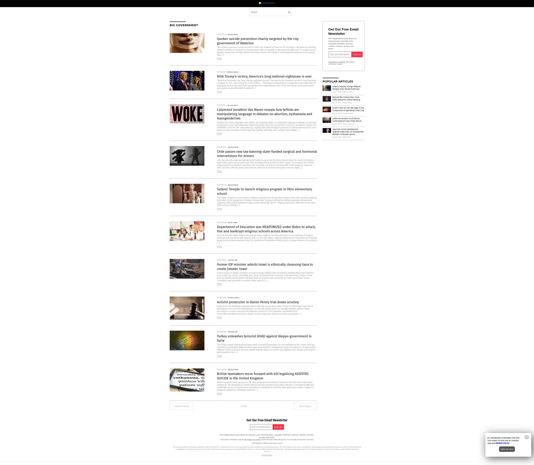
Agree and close (507, 449)
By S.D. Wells (232, 222)
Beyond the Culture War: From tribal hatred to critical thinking (346, 98)
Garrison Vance (348, 92)
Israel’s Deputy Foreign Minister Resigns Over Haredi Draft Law (346, 87)
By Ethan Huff (232, 260)
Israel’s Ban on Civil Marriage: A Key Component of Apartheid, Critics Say (348, 109)
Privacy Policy (267, 455)
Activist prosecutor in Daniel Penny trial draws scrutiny (258, 302)
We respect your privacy (252, 439)
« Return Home (181, 406)
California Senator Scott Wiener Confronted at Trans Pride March (346, 119)
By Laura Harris (233, 34)
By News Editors (233, 72)
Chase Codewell (348, 124)
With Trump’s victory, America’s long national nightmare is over (264, 76)
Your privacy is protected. (337, 62)
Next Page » (305, 406)
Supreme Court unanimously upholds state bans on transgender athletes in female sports (348, 131)
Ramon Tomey (347, 103)
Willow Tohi (347, 137)
